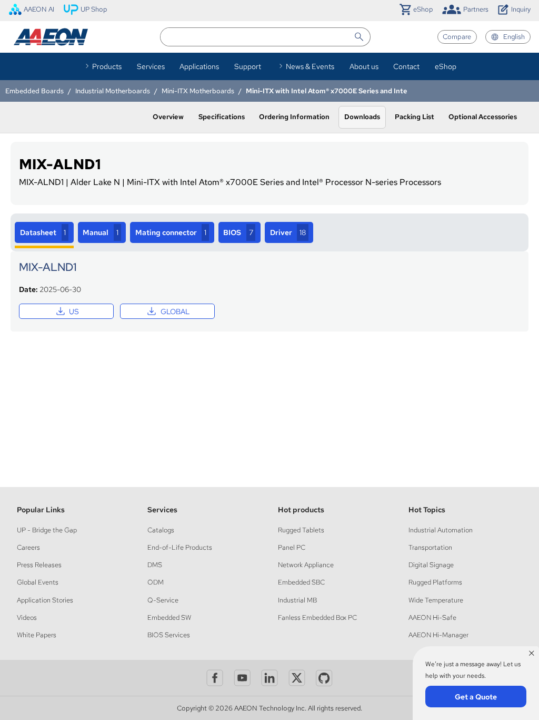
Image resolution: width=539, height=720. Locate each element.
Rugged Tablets (301, 530)
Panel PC (291, 547)
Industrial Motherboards (112, 90)
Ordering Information (294, 116)
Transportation (430, 547)
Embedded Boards (34, 90)
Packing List (414, 116)
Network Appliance (306, 564)
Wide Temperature (435, 600)
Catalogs (160, 530)
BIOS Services (168, 634)
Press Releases (39, 564)
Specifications (221, 116)
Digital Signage (431, 564)
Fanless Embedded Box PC (317, 617)
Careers (28, 547)
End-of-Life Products (179, 547)
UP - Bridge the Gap (47, 530)
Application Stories (45, 600)
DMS (154, 564)
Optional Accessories (482, 116)
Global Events (37, 582)
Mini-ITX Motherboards (198, 90)
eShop (445, 66)
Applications (199, 66)
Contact (406, 66)
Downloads (362, 116)
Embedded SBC (301, 582)
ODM (155, 582)
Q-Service (162, 600)
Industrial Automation (440, 530)
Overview (168, 116)
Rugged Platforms (435, 582)
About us (364, 66)
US (66, 311)
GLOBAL (167, 311)
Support (247, 66)
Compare (457, 36)
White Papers (36, 634)
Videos (27, 617)
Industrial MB (297, 600)
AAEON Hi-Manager (438, 634)
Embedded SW (169, 617)
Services (151, 66)
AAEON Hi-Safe (432, 617)
